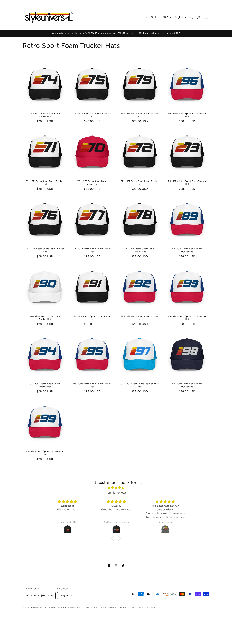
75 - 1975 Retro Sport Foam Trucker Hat (92, 115)
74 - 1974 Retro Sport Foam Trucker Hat (45, 115)
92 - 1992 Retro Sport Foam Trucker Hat (139, 317)
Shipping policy (127, 607)
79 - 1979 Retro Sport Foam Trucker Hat (139, 115)
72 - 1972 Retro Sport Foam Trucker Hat (139, 182)
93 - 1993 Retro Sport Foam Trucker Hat (187, 317)
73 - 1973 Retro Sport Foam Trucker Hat (187, 182)
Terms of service (108, 607)
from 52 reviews (116, 492)
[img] (116, 487)
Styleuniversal (38, 607)
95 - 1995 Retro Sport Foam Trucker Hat (92, 385)
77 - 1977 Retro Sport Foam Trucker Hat (92, 250)
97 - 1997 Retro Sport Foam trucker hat (139, 385)
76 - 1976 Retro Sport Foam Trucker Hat (45, 250)
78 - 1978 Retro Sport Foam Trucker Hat (140, 250)
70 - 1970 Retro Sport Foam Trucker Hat (92, 182)
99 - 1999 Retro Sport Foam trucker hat (45, 452)
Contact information (147, 607)
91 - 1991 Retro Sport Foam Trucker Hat (92, 317)
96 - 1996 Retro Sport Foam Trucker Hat (187, 115)
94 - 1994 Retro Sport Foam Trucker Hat (45, 385)
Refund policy (73, 607)
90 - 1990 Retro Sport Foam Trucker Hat (45, 317)
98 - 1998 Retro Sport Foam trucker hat (187, 385)
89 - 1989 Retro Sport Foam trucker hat (187, 250)
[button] (191, 17)
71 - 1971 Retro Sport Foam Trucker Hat (44, 182)
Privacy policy (90, 607)
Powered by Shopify (54, 607)
